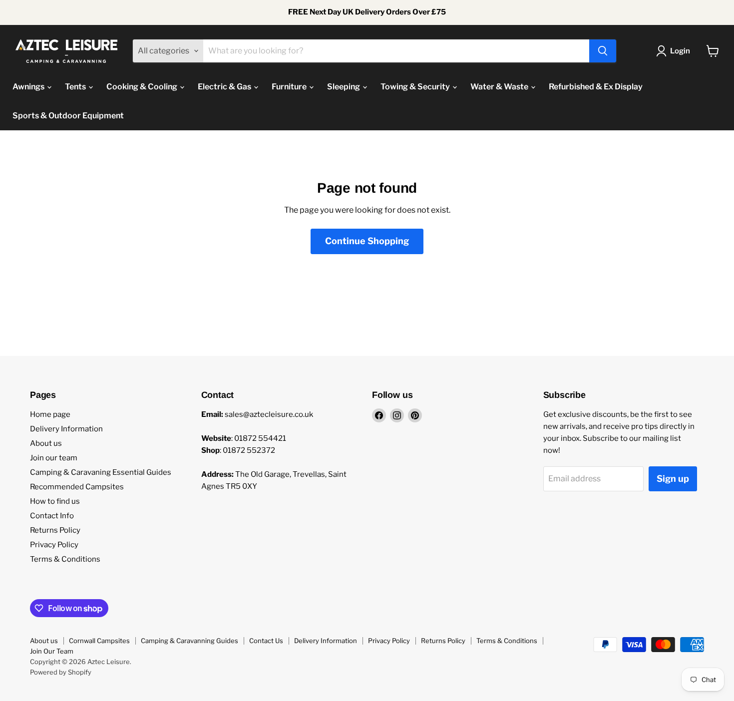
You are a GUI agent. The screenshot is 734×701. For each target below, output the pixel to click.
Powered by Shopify (60, 672)
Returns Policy (55, 530)
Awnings (29, 86)
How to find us (55, 501)
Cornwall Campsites (99, 641)
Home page (50, 414)
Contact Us (266, 641)
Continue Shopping (367, 241)
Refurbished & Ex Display (596, 86)
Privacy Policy (54, 544)
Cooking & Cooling (142, 86)
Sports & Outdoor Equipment (68, 115)
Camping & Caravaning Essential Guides (100, 472)
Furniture (290, 86)
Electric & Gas (225, 86)
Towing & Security (415, 86)
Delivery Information (66, 428)
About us (46, 443)
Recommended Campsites (77, 486)
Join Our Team (51, 651)
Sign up (673, 478)
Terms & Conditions (65, 559)
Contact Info (52, 515)
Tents (76, 86)
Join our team (53, 457)
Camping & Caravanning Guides (189, 641)
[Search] (602, 50)
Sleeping (344, 86)
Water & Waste (500, 86)
